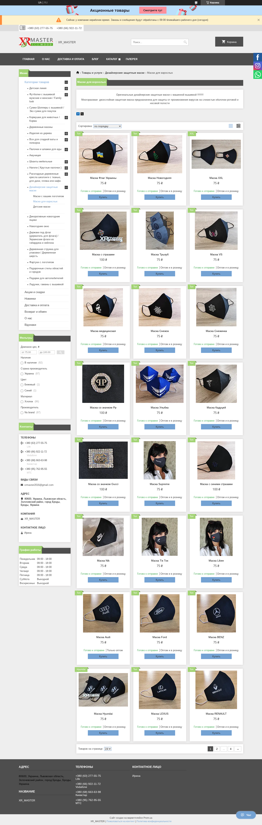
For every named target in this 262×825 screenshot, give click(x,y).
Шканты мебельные (40, 161)
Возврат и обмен (36, 311)
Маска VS (216, 254)
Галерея (131, 59)
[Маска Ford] (160, 613)
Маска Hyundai (103, 713)
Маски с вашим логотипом (48, 196)
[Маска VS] (216, 230)
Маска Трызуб (160, 254)
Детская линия (37, 88)
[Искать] (185, 42)
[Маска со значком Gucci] (103, 460)
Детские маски (41, 206)
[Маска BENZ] (216, 613)
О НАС (46, 59)
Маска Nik (103, 560)
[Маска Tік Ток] (160, 537)
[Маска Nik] (103, 537)
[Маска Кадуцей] (216, 383)
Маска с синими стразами (216, 484)
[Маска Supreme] (160, 460)
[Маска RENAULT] (216, 690)
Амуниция (35, 155)
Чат (248, 815)
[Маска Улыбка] (160, 383)
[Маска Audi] (103, 613)
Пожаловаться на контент (120, 821)
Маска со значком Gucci (103, 484)
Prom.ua (147, 818)
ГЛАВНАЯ (28, 59)
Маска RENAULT (216, 713)
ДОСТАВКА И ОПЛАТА (71, 59)
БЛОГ (95, 59)
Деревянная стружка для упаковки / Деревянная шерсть (43, 253)
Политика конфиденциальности (154, 821)
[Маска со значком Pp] (103, 383)
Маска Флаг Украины (103, 177)
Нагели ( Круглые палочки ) (45, 167)
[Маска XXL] (216, 154)
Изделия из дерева (40, 133)
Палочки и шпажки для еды (45, 149)
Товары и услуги (92, 72)
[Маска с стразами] (103, 230)
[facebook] (78, 114)
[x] (82, 114)
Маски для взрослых (45, 201)
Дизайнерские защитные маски (124, 72)
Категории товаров (37, 82)
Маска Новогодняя (159, 177)
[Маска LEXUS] (160, 690)
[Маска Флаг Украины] (103, 154)
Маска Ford (159, 637)
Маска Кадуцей (216, 407)
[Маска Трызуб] (160, 230)
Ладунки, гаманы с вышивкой (46, 284)
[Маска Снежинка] (216, 307)
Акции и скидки (35, 292)
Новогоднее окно (39, 226)
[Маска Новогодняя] (160, 154)
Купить (103, 197)
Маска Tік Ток (159, 560)
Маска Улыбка (160, 407)
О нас (28, 318)
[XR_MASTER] (36, 42)
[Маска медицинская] (103, 307)
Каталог (111, 59)
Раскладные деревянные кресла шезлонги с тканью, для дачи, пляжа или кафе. (45, 177)
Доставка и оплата (37, 305)
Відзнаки (30, 324)
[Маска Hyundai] (103, 690)
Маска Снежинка (216, 330)
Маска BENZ (216, 637)
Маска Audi (103, 637)
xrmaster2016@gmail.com (39, 484)
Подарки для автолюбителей (46, 278)
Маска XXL (216, 177)
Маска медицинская (103, 330)
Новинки (30, 298)
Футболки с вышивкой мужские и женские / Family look (45, 98)
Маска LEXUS (159, 713)
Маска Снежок (160, 330)
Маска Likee (216, 560)
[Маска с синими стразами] (216, 460)
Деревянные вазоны (41, 127)
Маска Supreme (160, 484)
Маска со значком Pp (103, 407)
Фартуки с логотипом (41, 262)
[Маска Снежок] (160, 307)
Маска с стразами (103, 254)
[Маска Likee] (216, 537)
